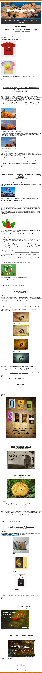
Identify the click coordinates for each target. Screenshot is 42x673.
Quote (11, 469)
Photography (25, 378)
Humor (11, 82)
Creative (7, 285)
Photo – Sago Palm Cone (21, 476)
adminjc (23, 31)
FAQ (36, 20)
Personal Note (21, 285)
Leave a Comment (27, 31)
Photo (21, 378)
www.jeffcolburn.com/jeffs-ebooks (32, 391)
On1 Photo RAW (17, 378)
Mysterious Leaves (21, 291)
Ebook (7, 441)
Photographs (12, 20)
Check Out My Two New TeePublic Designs (21, 29)
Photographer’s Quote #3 (21, 606)
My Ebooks (21, 384)
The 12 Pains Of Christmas (23, 233)
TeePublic (18, 82)
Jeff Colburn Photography (21, 9)
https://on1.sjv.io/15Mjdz (18, 368)
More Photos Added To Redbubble (21, 527)
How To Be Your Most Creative (21, 635)
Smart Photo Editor (19, 306)
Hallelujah (11, 208)
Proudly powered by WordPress (21, 670)
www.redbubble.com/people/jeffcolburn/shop (19, 373)
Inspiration (14, 82)
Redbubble (20, 600)
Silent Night (31, 246)
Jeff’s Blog (19, 20)
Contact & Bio (21, 22)
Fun (6, 82)
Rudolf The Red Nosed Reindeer (22, 252)
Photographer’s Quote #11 (21, 447)
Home (6, 20)
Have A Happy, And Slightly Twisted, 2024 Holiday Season (21, 176)
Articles (31, 20)
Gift (8, 82)
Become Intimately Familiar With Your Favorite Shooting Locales (21, 89)
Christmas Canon (23, 257)
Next (24, 665)
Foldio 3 (39, 303)
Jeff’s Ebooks (25, 20)
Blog (6, 521)
